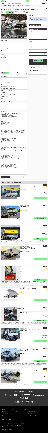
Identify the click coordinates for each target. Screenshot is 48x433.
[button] (46, 1)
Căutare (45, 3)
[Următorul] (26, 26)
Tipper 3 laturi (7, 42)
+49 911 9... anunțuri (34, 70)
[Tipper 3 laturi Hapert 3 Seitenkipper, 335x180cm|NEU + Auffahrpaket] (10, 314)
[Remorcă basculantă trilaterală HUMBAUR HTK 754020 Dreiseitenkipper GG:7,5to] (10, 192)
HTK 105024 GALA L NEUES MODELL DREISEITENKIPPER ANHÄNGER (15, 46)
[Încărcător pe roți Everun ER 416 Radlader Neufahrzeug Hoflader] (10, 273)
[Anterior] (1, 26)
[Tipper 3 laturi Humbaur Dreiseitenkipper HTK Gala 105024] (10, 294)
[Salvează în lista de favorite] (44, 8)
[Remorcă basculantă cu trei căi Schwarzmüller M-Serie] (10, 212)
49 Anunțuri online (32, 23)
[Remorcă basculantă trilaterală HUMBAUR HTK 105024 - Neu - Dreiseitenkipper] (10, 376)
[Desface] (24, 203)
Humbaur (7, 44)
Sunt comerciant (34, 57)
